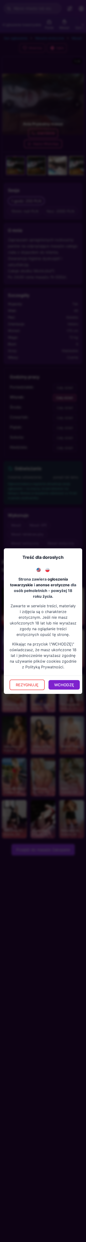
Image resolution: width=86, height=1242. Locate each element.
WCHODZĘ (64, 684)
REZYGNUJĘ (27, 684)
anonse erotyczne (53, 584)
